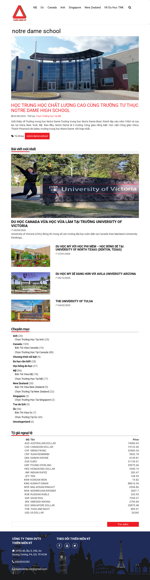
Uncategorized (21, 421)
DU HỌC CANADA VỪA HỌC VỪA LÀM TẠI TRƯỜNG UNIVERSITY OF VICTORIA (75, 186)
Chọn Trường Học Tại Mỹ (48, 116)
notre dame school (37, 136)
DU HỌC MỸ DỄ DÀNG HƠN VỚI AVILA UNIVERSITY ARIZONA (30, 283)
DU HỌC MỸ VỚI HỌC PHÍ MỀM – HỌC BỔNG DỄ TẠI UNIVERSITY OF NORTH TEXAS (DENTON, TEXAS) (30, 256)
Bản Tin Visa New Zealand (29, 387)
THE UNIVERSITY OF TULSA (30, 311)
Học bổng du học (22, 366)
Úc (42, 7)
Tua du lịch (19, 404)
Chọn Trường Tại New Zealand (32, 391)
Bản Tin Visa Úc (23, 412)
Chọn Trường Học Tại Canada (31, 352)
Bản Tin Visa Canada (26, 347)
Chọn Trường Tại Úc (26, 417)
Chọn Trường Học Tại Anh (29, 339)
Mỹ (35, 7)
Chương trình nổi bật (25, 356)
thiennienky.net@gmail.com (31, 569)
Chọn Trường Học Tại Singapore (33, 399)
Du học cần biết (22, 361)
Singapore (75, 7)
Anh (62, 7)
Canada (52, 7)
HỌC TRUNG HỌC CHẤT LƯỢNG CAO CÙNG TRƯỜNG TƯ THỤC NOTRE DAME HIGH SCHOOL (75, 68)
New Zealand (93, 7)
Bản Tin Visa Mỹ (24, 374)
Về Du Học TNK (113, 7)
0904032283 (22, 561)
